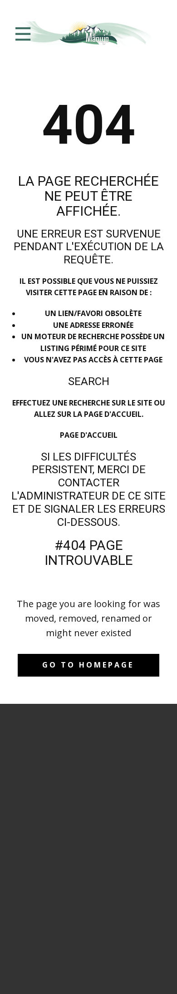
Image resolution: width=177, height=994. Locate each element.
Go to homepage (88, 665)
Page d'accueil (89, 435)
